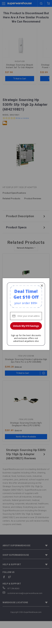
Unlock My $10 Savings (26, 325)
